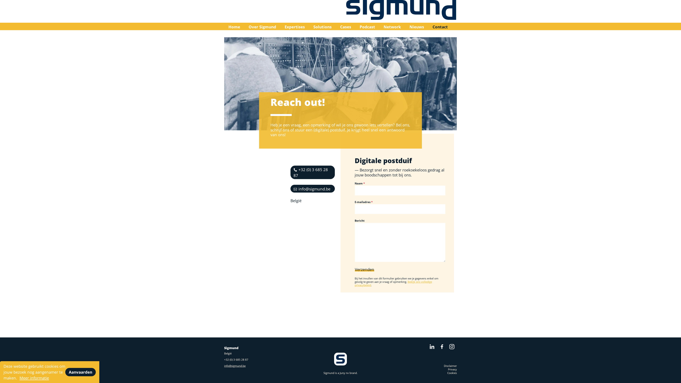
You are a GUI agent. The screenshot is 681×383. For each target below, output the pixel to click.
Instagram (452, 347)
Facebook (442, 347)
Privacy (452, 369)
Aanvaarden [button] (80, 372)
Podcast (367, 26)
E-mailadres (362, 202)
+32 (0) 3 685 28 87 (311, 172)
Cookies (452, 373)
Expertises (295, 26)
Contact (440, 26)
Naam (359, 183)
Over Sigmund (262, 26)
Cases (345, 26)
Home (234, 26)
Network (392, 26)
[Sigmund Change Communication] (401, 11)
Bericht (360, 220)
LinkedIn (432, 347)
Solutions (322, 26)
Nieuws (416, 26)
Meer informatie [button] (34, 378)
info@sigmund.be (314, 189)
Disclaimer (450, 366)
